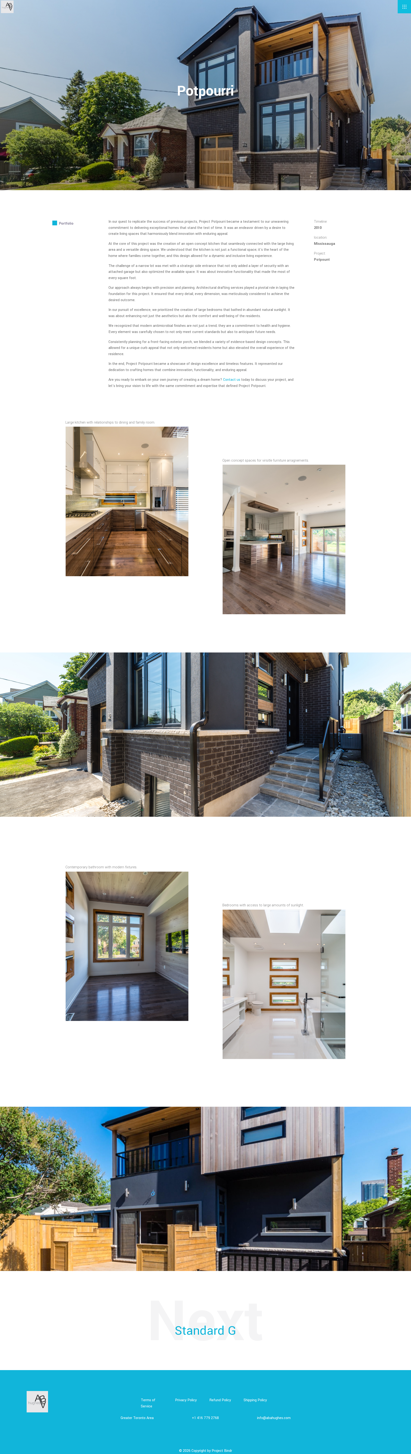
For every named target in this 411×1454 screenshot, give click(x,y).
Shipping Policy (255, 1400)
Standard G (205, 1330)
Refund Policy (220, 1400)
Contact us (231, 379)
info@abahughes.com (274, 1417)
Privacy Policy (186, 1400)
